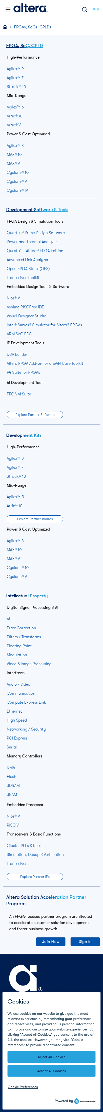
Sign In (85, 941)
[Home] (30, 9)
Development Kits (24, 435)
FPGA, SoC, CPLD (24, 45)
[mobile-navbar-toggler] (8, 9)
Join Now (51, 941)
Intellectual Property (27, 595)
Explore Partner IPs (35, 877)
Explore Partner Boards (35, 519)
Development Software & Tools (37, 209)
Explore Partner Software (35, 415)
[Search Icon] (85, 9)
